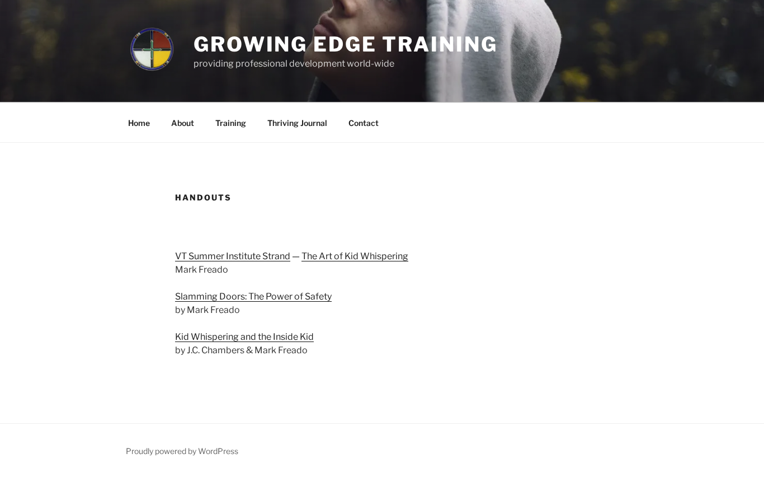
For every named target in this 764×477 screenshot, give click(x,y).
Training (230, 123)
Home (139, 123)
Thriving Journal (297, 123)
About (182, 123)
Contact (363, 123)
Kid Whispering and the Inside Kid (244, 336)
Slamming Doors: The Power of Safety (253, 296)
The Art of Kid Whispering (354, 256)
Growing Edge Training (345, 44)
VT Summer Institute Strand (232, 256)
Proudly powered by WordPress (182, 451)
